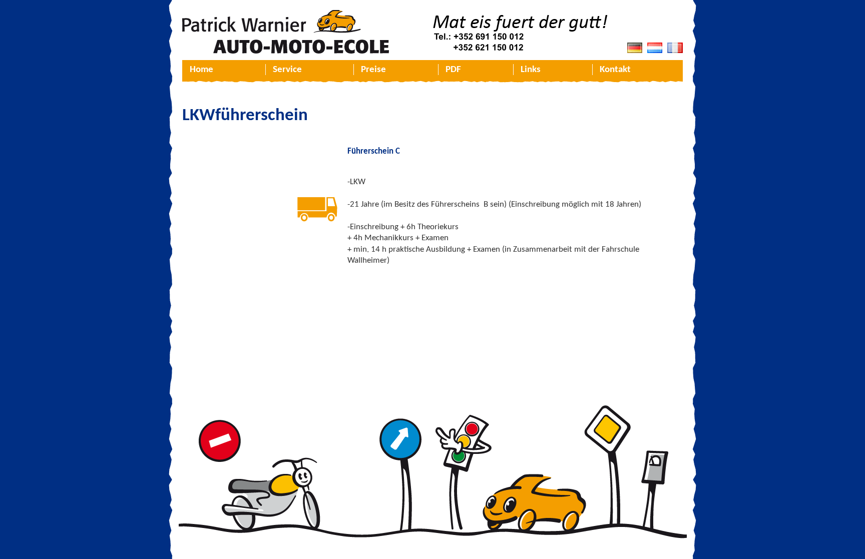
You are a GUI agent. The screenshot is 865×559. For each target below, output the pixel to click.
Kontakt (615, 70)
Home (201, 70)
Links (531, 70)
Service (287, 70)
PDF (453, 70)
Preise (373, 70)
